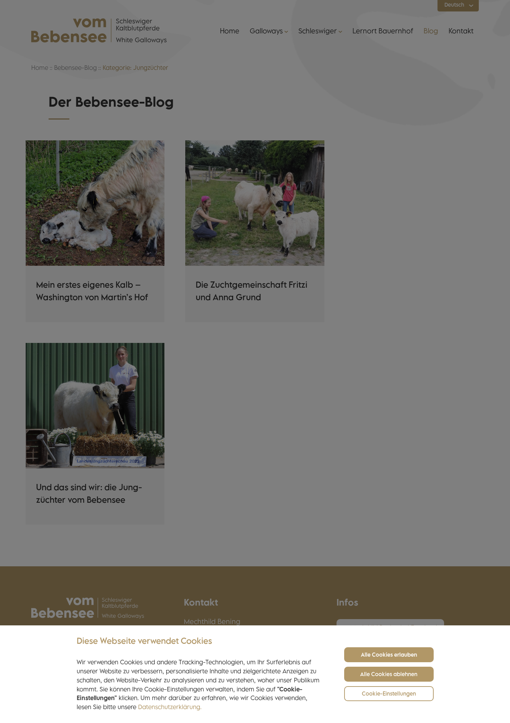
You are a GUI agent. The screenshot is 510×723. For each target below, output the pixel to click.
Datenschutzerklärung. (170, 707)
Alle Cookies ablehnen (388, 674)
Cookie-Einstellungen (389, 694)
